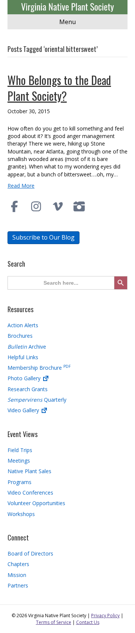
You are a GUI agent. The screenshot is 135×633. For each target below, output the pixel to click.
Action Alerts (23, 325)
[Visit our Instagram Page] (36, 206)
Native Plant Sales (29, 471)
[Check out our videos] (58, 206)
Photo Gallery (25, 378)
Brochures (20, 335)
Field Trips (20, 450)
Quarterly (37, 399)
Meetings (19, 460)
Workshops (21, 514)
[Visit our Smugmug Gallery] (79, 206)
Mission (17, 574)
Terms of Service (53, 622)
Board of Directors (30, 553)
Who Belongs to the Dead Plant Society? (59, 87)
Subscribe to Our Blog (43, 237)
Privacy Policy (105, 615)
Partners (18, 585)
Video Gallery (24, 410)
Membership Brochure (39, 367)
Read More (21, 185)
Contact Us (87, 622)
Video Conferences (30, 492)
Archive (27, 346)
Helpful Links (23, 357)
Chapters (18, 564)
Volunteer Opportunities (36, 503)
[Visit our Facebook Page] (15, 206)
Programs (20, 482)
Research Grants (28, 389)
